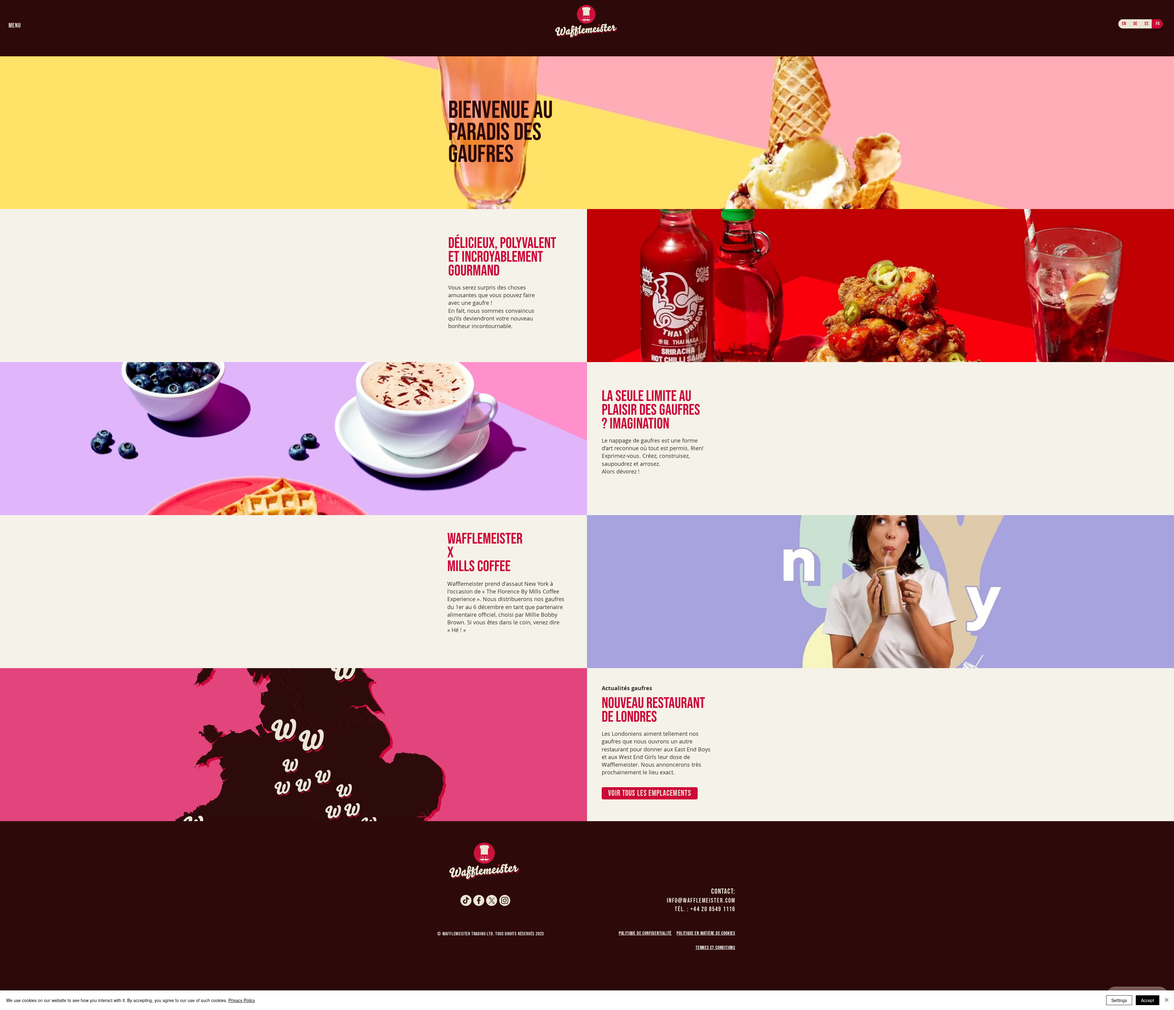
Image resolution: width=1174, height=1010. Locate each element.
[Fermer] (1166, 1000)
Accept (1147, 1000)
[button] (14, 25)
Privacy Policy (241, 1000)
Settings (1119, 1000)
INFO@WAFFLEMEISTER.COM (701, 900)
